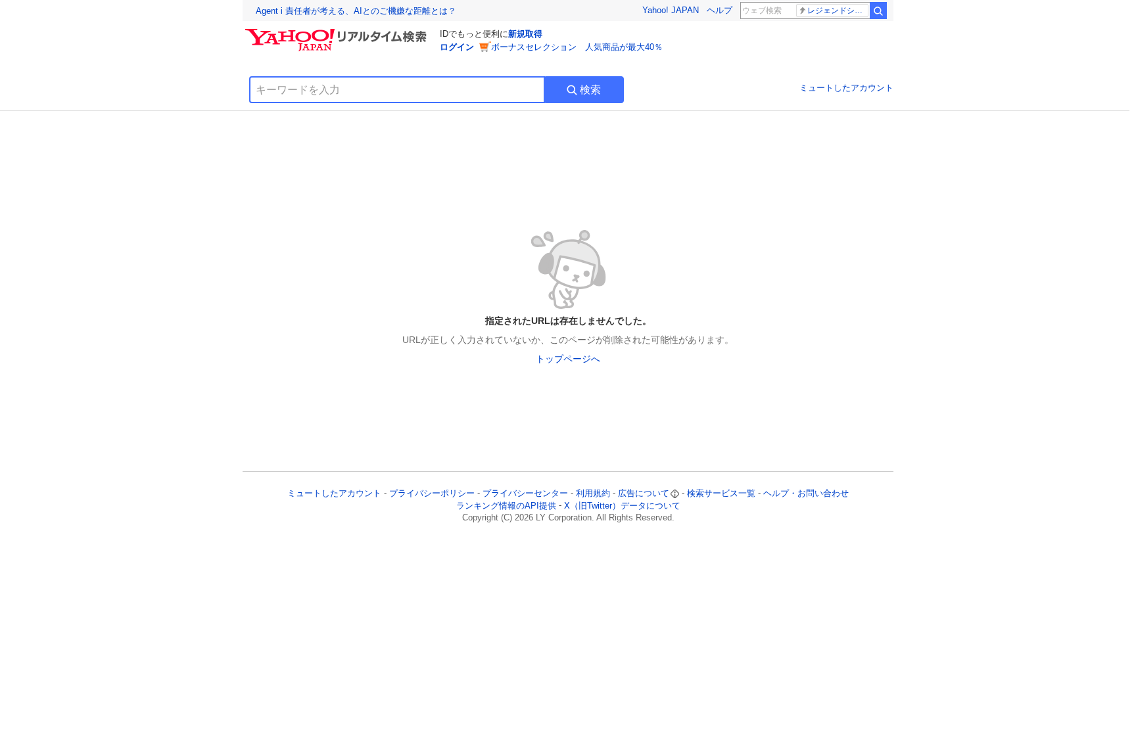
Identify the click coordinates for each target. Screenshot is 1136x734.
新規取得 (525, 34)
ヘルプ (719, 10)
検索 (590, 89)
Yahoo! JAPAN (670, 10)
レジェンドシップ (837, 10)
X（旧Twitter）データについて (622, 506)
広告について (643, 493)
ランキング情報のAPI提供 (506, 506)
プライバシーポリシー (432, 493)
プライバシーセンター (525, 493)
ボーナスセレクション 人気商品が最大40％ (577, 47)
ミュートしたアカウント (846, 88)
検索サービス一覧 (721, 493)
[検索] (878, 10)
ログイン (457, 47)
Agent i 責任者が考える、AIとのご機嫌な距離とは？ (356, 11)
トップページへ (568, 359)
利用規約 (593, 493)
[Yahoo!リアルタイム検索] (338, 32)
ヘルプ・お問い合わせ (806, 493)
